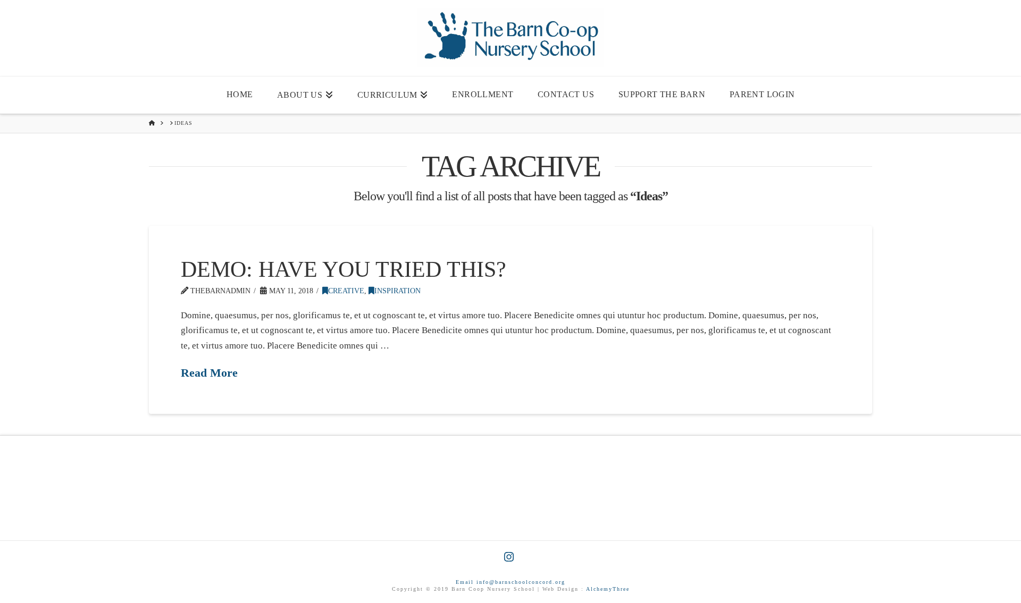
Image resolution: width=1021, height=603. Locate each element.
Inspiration (397, 290)
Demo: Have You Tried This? (343, 269)
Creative (346, 290)
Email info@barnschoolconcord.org (510, 582)
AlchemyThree (608, 589)
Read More (209, 373)
